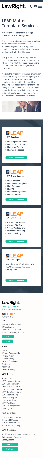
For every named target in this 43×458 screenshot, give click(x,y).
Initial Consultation (16, 158)
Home (4, 350)
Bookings (10, 444)
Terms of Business (10, 361)
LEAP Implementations (11, 381)
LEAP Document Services (12, 389)
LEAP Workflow (8, 403)
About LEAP (7, 378)
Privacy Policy (8, 356)
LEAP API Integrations (11, 405)
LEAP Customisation (10, 384)
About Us (6, 367)
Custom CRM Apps (15, 225)
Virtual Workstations (16, 228)
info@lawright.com (15, 332)
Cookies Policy (8, 358)
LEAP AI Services (9, 400)
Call (8, 337)
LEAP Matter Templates (17, 183)
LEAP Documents (14, 186)
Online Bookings (9, 369)
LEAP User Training (15, 147)
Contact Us (6, 364)
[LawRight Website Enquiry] (36, 6)
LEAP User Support (10, 397)
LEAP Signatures (9, 408)
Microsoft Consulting (11, 425)
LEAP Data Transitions (16, 144)
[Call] (31, 6)
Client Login (10, 449)
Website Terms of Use (11, 353)
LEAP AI (10, 189)
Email (8, 341)
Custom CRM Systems (11, 417)
